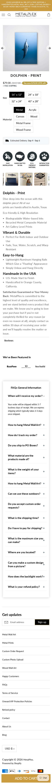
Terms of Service (10, 693)
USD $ (8, 748)
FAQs (4, 684)
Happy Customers (10, 676)
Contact (6, 718)
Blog (4, 735)
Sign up (42, 622)
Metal (19, 109)
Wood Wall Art (9, 668)
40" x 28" (33, 101)
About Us (6, 726)
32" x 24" (17, 101)
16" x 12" (17, 94)
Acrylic (33, 109)
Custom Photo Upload (12, 659)
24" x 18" (33, 94)
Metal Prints (8, 642)
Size (5, 98)
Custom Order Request (13, 651)
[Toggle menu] (3, 14)
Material (7, 119)
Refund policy (8, 709)
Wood (33, 116)
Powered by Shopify (11, 763)
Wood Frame (23, 129)
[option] (26, 48)
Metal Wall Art (9, 634)
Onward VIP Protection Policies (17, 701)
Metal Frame (23, 123)
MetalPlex (28, 759)
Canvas (20, 116)
